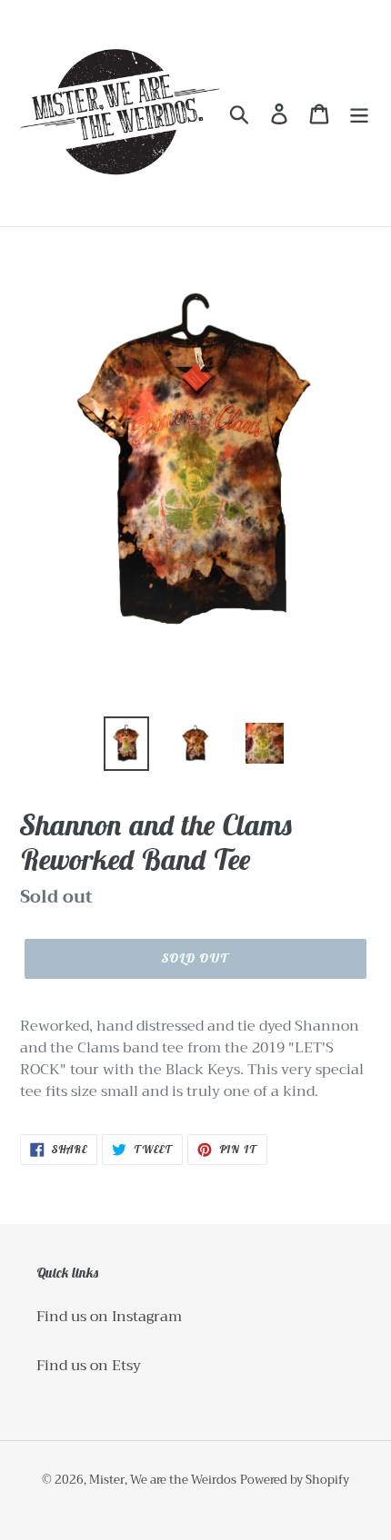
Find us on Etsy (88, 1365)
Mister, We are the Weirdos (162, 1479)
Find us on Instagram (109, 1316)
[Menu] (359, 113)
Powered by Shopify (294, 1479)
